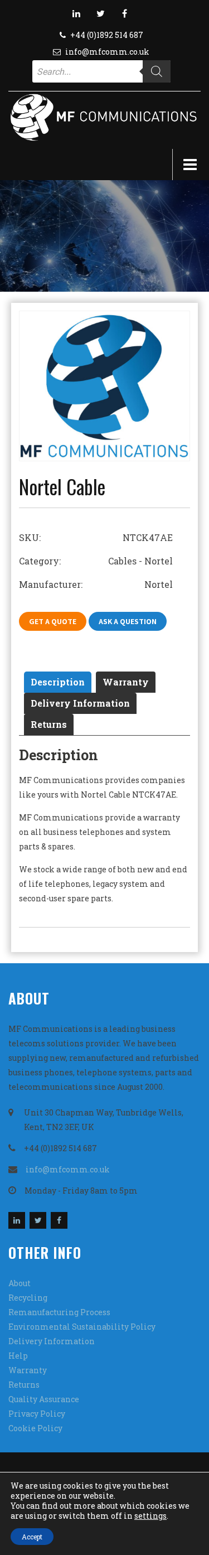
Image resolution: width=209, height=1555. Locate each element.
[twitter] (100, 13)
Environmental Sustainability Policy (81, 1326)
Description (58, 682)
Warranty (126, 682)
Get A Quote (52, 621)
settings (150, 1516)
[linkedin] (76, 13)
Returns (49, 724)
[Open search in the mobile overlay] (101, 71)
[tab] (57, 682)
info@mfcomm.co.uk (107, 51)
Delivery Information (80, 703)
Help (18, 1355)
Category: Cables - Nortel (96, 561)
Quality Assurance (43, 1399)
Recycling (27, 1297)
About (19, 1283)
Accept (32, 1536)
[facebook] (124, 13)
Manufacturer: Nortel (96, 584)
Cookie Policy (35, 1428)
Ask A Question (128, 621)
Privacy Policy (36, 1413)
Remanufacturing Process (59, 1312)
